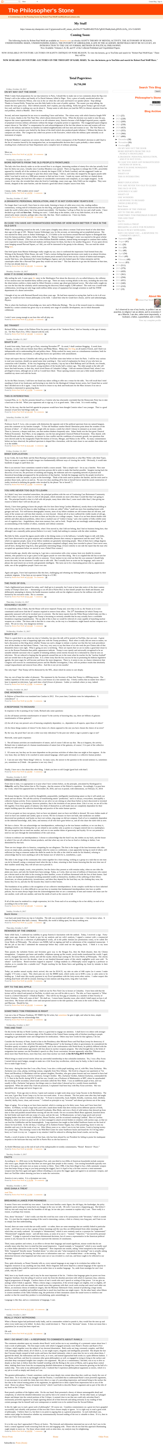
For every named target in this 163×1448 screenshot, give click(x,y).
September (123, 238)
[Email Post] (45, 154)
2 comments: (38, 193)
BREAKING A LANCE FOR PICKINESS (25, 1200)
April (120, 253)
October (122, 145)
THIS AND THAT (13, 1027)
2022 (118, 121)
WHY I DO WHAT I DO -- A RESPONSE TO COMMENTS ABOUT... (138, 234)
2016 (118, 265)
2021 (118, 124)
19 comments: (40, 1180)
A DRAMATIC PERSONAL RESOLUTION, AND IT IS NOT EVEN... (137, 158)
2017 (118, 136)
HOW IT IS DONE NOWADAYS (20, 274)
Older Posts (103, 1437)
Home (55, 1437)
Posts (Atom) (21, 1443)
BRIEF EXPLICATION (15, 454)
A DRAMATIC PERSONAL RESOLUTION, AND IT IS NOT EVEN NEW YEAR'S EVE (48, 201)
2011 (118, 280)
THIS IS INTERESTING (16, 396)
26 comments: (39, 154)
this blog (71, 349)
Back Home (10, 914)
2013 (118, 274)
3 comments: (38, 266)
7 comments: (38, 597)
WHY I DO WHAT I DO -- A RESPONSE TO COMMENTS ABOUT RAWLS (43, 1339)
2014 (118, 271)
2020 (118, 127)
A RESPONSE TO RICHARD (19, 707)
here (11, 247)
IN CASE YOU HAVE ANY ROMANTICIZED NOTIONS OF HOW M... (138, 163)
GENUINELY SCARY (15, 604)
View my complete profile (150, 320)
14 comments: (40, 1309)
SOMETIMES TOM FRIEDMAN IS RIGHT (26, 1011)
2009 (118, 286)
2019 (118, 130)
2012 (118, 277)
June (120, 247)
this (34, 278)
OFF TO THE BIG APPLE (17, 987)
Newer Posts (7, 1437)
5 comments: (38, 484)
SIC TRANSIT (11, 325)
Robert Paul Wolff (145, 300)
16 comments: (39, 577)
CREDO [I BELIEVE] (15, 780)
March (121, 256)
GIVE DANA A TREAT (15, 1188)
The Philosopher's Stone (41, 10)
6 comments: (39, 217)
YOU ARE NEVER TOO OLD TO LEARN (25, 490)
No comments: (39, 412)
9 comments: (38, 981)
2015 (118, 268)
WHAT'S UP (10, 342)
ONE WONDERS (13, 692)
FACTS (8, 1157)
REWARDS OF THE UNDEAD (20, 930)
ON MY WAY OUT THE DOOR (20, 92)
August (121, 241)
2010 (118, 283)
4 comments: (38, 1333)
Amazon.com (65, 40)
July (120, 244)
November (123, 142)
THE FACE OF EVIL (15, 583)
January (122, 262)
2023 (118, 118)
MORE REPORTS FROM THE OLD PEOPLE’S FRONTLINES (37, 162)
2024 (118, 115)
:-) (5, 420)
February (122, 259)
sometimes (62, 1015)
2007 (118, 289)
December (123, 139)
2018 (118, 133)
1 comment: (38, 923)
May (120, 250)
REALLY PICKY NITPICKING (19, 1317)
